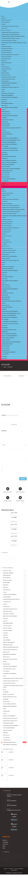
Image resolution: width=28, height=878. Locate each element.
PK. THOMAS (4, 146)
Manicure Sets (5, 73)
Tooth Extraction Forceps (8, 79)
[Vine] (4, 562)
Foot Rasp (3, 71)
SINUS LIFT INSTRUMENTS (9, 162)
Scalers (3, 89)
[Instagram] (13, 557)
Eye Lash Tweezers (6, 50)
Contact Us (4, 185)
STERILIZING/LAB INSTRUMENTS (10, 168)
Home (2, 16)
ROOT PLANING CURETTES (8, 160)
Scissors (3, 24)
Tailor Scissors (5, 67)
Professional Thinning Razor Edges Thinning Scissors (13, 686)
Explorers (4, 101)
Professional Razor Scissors (8, 40)
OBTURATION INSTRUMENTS (9, 97)
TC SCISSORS (4, 181)
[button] (14, 187)
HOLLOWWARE (5, 172)
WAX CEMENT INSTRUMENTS (9, 107)
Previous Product (7, 375)
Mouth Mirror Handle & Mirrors (10, 87)
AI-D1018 (14, 540)
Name (3, 463)
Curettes (3, 130)
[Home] (1, 367)
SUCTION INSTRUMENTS (8, 179)
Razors (3, 65)
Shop (4, 848)
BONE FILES (4, 122)
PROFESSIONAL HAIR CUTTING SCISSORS (12, 36)
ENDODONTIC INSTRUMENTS (9, 138)
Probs (2, 91)
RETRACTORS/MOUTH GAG (8, 156)
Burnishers (4, 105)
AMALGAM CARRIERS (7, 95)
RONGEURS (4, 158)
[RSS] (13, 562)
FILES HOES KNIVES (7, 134)
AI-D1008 (14, 517)
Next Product (21, 375)
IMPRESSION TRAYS (7, 170)
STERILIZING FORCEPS (7, 164)
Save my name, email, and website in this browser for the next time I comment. (13, 473)
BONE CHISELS (5, 111)
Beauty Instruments (6, 30)
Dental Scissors (5, 132)
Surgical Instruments (6, 20)
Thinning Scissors (6, 69)
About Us (3, 18)
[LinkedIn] (17, 856)
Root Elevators (5, 81)
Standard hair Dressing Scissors (10, 32)
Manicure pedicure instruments (10, 54)
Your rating (4, 442)
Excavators (4, 99)
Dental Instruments (6, 75)
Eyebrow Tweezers (6, 46)
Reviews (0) (14, 424)
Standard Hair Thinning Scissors (10, 34)
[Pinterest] (18, 557)
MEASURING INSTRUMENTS (9, 144)
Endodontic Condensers (7, 93)
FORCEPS (3, 136)
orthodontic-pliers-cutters (8, 77)
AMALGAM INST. (5, 124)
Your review (4, 447)
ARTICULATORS (5, 166)
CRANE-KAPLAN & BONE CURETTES (11, 128)
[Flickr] (23, 557)
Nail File (3, 60)
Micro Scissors (5, 175)
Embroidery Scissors (7, 48)
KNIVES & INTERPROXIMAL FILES (10, 140)
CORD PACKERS (5, 126)
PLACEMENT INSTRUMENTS (9, 148)
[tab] (14, 424)
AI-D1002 (14, 529)
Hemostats (4, 28)
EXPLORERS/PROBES (7, 103)
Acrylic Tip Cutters (6, 56)
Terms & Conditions (19, 868)
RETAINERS (4, 154)
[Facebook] (8, 557)
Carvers (3, 109)
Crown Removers (6, 113)
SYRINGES (4, 117)
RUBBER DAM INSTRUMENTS (9, 115)
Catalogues (4, 183)
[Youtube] (8, 562)
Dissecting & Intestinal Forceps (9, 26)
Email (16, 463)
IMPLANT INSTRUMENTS (8, 142)
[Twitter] (4, 557)
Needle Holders (5, 22)
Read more (14, 521)
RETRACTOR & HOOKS (7, 120)
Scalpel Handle (5, 85)
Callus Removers (5, 58)
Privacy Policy (14, 870)
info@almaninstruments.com (14, 810)
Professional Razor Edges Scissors (10, 38)
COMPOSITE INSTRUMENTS (9, 83)
